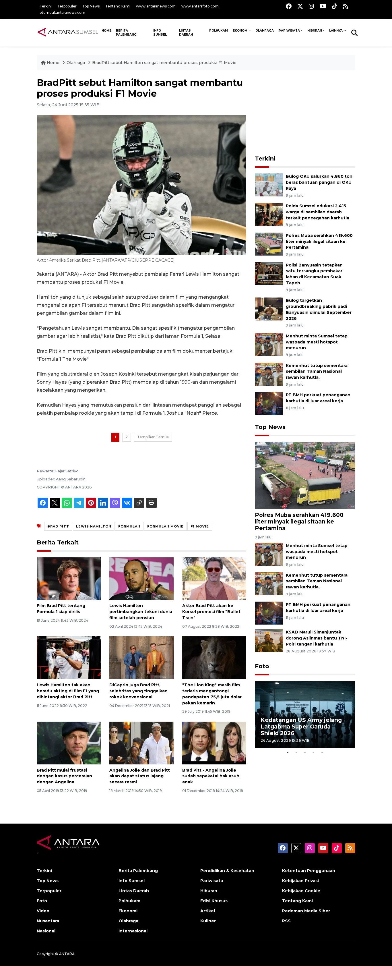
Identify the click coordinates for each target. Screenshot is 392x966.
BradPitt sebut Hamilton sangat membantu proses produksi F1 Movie (164, 62)
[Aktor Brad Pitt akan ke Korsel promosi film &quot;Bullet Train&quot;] (214, 578)
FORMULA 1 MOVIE (165, 526)
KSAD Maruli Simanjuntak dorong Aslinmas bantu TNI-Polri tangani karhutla (316, 638)
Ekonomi (240, 30)
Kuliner (208, 921)
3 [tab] (305, 752)
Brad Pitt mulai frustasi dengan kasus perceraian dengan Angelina (64, 776)
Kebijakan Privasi (300, 880)
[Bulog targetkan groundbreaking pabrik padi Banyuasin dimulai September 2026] (269, 308)
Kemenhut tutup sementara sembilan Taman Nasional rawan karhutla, (317, 371)
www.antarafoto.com (200, 6)
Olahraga (264, 30)
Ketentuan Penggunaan (308, 870)
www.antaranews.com (156, 6)
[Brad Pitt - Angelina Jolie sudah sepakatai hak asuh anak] (214, 742)
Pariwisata (289, 30)
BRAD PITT (58, 526)
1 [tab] (288, 752)
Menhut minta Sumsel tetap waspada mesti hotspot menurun (317, 342)
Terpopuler (67, 6)
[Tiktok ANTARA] (334, 6)
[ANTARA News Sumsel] (68, 32)
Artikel (207, 910)
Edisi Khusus (214, 900)
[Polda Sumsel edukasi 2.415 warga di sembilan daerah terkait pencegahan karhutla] (269, 214)
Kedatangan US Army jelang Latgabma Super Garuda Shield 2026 (301, 726)
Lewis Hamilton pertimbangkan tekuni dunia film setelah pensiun (140, 611)
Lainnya (336, 30)
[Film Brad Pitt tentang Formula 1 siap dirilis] (69, 578)
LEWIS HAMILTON (93, 526)
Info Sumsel (160, 32)
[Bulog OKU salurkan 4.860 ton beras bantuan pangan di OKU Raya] (269, 184)
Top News (91, 6)
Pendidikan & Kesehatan (227, 870)
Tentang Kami (117, 6)
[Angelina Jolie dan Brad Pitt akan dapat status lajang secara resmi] (141, 742)
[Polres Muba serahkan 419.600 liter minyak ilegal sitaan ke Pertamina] (269, 243)
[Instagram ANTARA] (311, 6)
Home (53, 62)
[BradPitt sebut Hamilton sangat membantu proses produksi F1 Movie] (305, 475)
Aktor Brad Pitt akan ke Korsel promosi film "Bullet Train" (211, 611)
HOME (106, 30)
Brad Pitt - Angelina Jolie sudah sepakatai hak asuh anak (210, 776)
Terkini (46, 6)
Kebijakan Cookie (301, 890)
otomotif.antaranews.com (62, 12)
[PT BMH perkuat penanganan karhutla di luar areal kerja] (269, 403)
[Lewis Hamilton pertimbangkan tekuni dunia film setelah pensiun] (141, 578)
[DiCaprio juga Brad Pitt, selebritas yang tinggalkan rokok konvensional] (141, 657)
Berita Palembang (126, 32)
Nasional (46, 931)
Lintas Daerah (186, 32)
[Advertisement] (305, 113)
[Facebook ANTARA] (289, 6)
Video (43, 910)
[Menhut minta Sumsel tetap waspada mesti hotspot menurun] (269, 344)
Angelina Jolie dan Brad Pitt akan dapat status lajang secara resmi (139, 776)
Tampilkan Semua (153, 437)
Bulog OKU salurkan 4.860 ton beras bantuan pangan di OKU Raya (319, 182)
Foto (262, 666)
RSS (286, 921)
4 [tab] (314, 752)
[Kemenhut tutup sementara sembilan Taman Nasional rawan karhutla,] (269, 373)
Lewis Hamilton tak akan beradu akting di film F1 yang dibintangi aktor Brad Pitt (68, 691)
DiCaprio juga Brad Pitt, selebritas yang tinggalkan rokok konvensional (138, 691)
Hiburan (314, 30)
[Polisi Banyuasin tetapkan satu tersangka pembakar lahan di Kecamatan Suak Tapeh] (269, 273)
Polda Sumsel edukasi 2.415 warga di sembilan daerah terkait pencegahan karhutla (317, 212)
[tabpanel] (305, 714)
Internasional (133, 931)
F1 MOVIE (200, 526)
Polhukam (218, 30)
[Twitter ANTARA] (300, 6)
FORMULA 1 (129, 526)
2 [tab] (296, 752)
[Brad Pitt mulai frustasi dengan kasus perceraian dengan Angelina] (69, 742)
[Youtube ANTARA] (323, 6)
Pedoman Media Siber (306, 910)
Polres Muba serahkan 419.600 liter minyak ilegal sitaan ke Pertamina (319, 241)
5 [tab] (322, 752)
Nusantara (48, 921)
